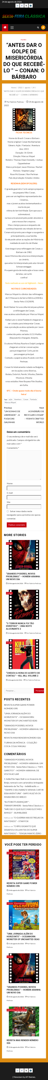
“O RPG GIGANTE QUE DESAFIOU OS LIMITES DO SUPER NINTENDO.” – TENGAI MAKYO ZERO (22, 830)
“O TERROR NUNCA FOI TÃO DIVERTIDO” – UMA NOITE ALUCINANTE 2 (20, 626)
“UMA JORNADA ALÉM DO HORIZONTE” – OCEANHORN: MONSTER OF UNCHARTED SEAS (20, 717)
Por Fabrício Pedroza (15, 102)
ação (10, 399)
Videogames (21, 853)
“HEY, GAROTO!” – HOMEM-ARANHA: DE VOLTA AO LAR (23, 770)
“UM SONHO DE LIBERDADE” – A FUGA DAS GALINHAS (12, 414)
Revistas (10, 853)
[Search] (38, 27)
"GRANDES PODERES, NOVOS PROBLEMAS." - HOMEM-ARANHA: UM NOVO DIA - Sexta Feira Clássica (23, 763)
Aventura (17, 399)
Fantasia (33, 399)
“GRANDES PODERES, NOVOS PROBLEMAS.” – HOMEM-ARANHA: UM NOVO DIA (23, 576)
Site (8, 502)
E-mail (10, 492)
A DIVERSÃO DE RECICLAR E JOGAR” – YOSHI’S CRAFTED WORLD (34, 414)
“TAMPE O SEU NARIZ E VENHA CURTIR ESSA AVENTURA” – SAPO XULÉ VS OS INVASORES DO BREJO (23, 793)
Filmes (23, 40)
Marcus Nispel (10, 402)
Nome (10, 483)
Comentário (13, 448)
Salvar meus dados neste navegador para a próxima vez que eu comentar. (23, 515)
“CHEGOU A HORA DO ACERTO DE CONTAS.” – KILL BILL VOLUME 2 (23, 674)
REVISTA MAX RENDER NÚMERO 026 (22, 737)
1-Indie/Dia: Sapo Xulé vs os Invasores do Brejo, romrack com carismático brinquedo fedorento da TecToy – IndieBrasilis (23, 782)
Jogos (10, 904)
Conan (25, 399)
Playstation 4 (19, 904)
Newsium (18, 1077)
